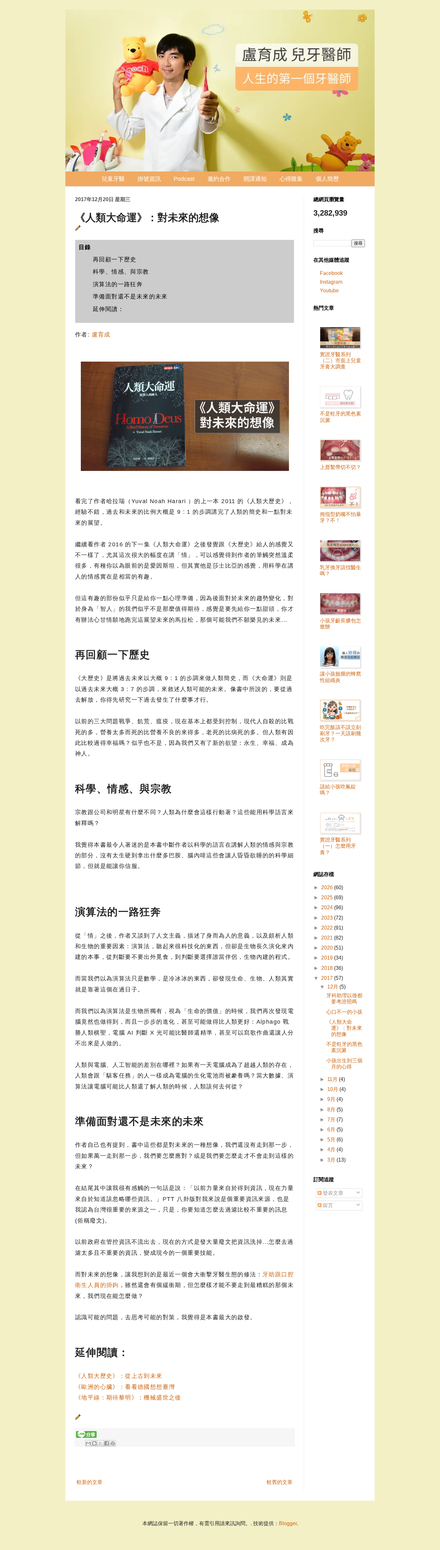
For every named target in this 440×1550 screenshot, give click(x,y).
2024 (327, 907)
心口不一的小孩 (344, 1012)
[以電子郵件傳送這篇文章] (88, 1443)
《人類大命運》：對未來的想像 (344, 1028)
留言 (327, 1205)
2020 (327, 947)
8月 (332, 1109)
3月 (332, 1160)
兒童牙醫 (113, 179)
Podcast (184, 179)
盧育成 (101, 334)
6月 (332, 1129)
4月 (332, 1149)
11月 (333, 1079)
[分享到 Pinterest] (113, 1443)
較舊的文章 (279, 1482)
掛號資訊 (149, 179)
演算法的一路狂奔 (118, 284)
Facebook (331, 273)
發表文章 (332, 1193)
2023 (327, 918)
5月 (332, 1139)
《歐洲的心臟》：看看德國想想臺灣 (125, 1387)
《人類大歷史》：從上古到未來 (119, 1376)
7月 (332, 1119)
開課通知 (255, 179)
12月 (333, 986)
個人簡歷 (327, 179)
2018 (327, 968)
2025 (327, 897)
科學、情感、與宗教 (121, 271)
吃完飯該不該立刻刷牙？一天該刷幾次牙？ (340, 733)
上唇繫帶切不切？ (340, 467)
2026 (327, 887)
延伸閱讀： (108, 309)
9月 (332, 1099)
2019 (327, 957)
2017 (327, 978)
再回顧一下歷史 (115, 259)
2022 (327, 928)
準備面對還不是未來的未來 (130, 296)
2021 (327, 938)
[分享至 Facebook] (106, 1443)
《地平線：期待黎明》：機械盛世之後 (128, 1397)
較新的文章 (89, 1482)
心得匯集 (291, 179)
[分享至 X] (100, 1443)
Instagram (331, 282)
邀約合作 (219, 179)
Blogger (288, 1523)
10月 (333, 1089)
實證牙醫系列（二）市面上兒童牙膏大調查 (340, 360)
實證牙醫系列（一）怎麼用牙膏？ (338, 846)
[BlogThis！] (94, 1443)
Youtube (329, 290)
